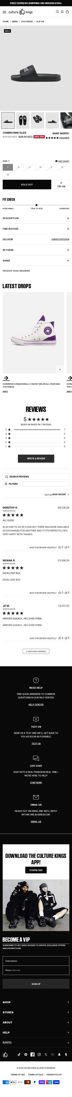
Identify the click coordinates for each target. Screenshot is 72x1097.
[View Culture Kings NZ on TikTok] (19, 1054)
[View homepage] (20, 11)
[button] (67, 12)
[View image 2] (22, 120)
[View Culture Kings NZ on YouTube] (52, 1054)
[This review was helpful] (60, 547)
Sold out (27, 184)
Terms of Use (18, 1074)
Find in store (10, 228)
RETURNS (8, 250)
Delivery (36, 239)
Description (11, 218)
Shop (7, 1002)
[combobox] (57, 494)
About (7, 1022)
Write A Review (36, 458)
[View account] (62, 12)
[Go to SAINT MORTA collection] (61, 133)
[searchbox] (38, 476)
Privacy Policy (54, 1074)
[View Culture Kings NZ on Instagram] (39, 1054)
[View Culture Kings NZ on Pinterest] (25, 1054)
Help (6, 1032)
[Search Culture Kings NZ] (57, 12)
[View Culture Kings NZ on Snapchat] (59, 1054)
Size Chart (63, 161)
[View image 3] (37, 120)
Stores (8, 1012)
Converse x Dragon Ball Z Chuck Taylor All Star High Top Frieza (31, 385)
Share (6, 260)
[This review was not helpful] (66, 547)
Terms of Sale (35, 1074)
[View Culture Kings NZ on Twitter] (46, 1054)
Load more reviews (36, 651)
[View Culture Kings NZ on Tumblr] (66, 1054)
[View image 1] (8, 120)
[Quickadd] (60, 369)
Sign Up (36, 984)
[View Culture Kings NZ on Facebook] (32, 1054)
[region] (35, 430)
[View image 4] (52, 120)
